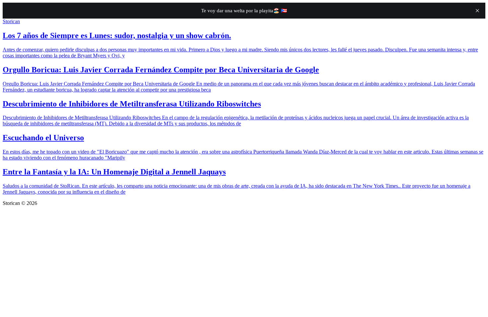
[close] (477, 10)
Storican (11, 21)
